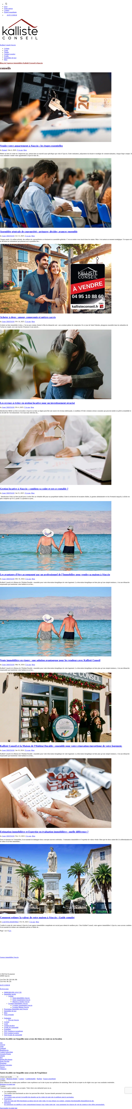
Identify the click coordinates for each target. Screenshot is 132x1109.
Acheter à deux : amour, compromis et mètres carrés (28, 317)
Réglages (3, 1084)
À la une (20, 150)
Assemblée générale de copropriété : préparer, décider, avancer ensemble (38, 231)
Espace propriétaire (10, 12)
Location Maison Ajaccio (20, 1007)
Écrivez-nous (4, 989)
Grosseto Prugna (5, 1054)
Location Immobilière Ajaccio (18, 1003)
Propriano (3, 1063)
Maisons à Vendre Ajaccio (20, 1002)
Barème (39, 1079)
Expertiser (7, 1029)
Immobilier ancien (10, 994)
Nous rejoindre (9, 1015)
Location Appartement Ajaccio (22, 1005)
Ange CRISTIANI (8, 236)
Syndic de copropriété (11, 1027)
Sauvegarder (4, 1108)
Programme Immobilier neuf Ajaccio (16, 1009)
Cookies (21, 1079)
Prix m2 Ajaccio (13, 1020)
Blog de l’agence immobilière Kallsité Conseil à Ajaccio (21, 63)
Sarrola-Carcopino (6, 1065)
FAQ (5, 7)
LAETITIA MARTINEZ (10, 922)
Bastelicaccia (4, 1050)
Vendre (6, 52)
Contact (6, 10)
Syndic (6, 56)
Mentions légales (11, 1079)
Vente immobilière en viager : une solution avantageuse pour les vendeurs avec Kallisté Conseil (50, 660)
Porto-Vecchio (4, 1061)
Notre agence (8, 8)
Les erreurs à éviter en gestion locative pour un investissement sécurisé (37, 403)
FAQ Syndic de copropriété (13, 1035)
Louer (6, 50)
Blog (5, 60)
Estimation (7, 1018)
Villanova (3, 1069)
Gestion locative (9, 1025)
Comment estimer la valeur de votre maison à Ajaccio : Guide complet (37, 917)
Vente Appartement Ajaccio (21, 1000)
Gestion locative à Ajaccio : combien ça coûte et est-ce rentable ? (34, 488)
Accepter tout (10, 1084)
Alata (2, 1046)
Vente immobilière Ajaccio (21, 998)
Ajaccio (2, 1044)
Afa (1, 1043)
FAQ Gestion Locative (11, 1033)
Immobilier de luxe (10, 58)
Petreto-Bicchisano (6, 1059)
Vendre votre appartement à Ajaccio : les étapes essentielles (31, 145)
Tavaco (2, 1067)
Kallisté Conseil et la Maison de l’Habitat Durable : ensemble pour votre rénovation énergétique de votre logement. (61, 746)
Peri (1, 1057)
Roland (4, 150)
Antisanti (3, 1048)
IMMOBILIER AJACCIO (13, 992)
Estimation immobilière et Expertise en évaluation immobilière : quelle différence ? (44, 831)
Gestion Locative (9, 54)
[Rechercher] (6, 4)
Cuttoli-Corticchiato (6, 1052)
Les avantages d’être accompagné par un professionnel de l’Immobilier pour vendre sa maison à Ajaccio (55, 574)
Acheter (6, 48)
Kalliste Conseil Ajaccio (8, 45)
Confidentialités (30, 1079)
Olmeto (2, 1056)
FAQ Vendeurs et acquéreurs (13, 1031)
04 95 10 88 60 (12, 15)
